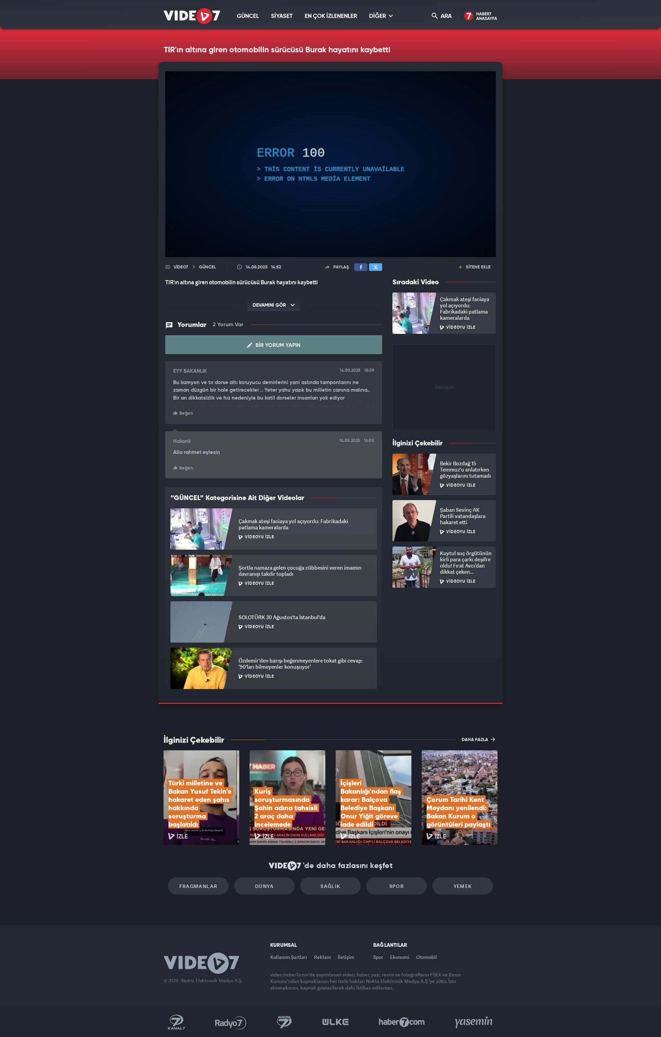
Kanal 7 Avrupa (284, 1022)
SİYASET (282, 16)
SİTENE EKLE (478, 267)
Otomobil (426, 957)
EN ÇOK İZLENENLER (331, 16)
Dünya (264, 886)
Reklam (322, 957)
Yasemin (474, 1022)
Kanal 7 (176, 1022)
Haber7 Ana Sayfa (480, 16)
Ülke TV (335, 1022)
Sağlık (330, 886)
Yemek (463, 886)
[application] (330, 164)
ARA (445, 16)
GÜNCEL (248, 16)
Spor (396, 886)
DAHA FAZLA (475, 740)
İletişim (346, 957)
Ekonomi (399, 957)
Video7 (181, 267)
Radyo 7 (230, 1022)
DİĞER (378, 16)
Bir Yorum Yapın (277, 345)
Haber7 (402, 1022)
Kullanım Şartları (288, 957)
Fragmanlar (198, 886)
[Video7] (192, 16)
